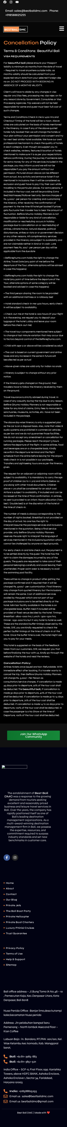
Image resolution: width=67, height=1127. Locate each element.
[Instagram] (15, 857)
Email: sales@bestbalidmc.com (26, 10)
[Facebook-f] (7, 857)
